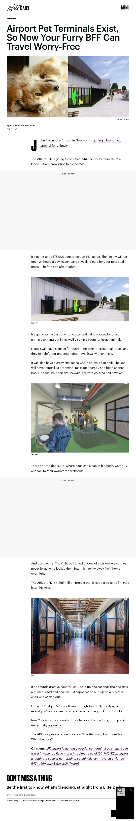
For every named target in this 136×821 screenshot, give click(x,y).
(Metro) (73, 763)
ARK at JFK (44, 159)
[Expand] (119, 790)
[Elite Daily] (18, 7)
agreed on (55, 725)
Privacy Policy (74, 801)
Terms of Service (58, 801)
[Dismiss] (130, 790)
